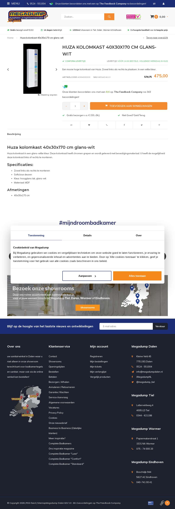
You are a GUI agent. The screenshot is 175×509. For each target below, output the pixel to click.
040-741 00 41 (144, 482)
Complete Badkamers (60, 443)
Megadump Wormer (146, 429)
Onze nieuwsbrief (58, 423)
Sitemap (41, 503)
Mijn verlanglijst (98, 371)
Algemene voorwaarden (62, 402)
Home (10, 37)
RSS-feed (31, 503)
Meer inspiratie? (57, 438)
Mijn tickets (96, 366)
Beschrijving (14, 134)
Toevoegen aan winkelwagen (130, 106)
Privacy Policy (56, 412)
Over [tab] (139, 235)
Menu (15, 3)
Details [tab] (87, 235)
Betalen (53, 376)
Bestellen (54, 371)
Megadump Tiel (143, 395)
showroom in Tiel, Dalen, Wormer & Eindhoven (97, 30)
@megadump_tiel (145, 382)
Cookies (53, 417)
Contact (53, 356)
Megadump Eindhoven (147, 462)
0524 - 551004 (38, 3)
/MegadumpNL (144, 376)
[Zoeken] (109, 16)
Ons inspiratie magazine (61, 448)
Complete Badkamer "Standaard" (66, 464)
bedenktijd (53, 30)
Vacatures (54, 407)
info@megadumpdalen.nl (149, 371)
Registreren (96, 356)
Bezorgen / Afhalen (59, 382)
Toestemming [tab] (36, 235)
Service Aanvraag (58, 397)
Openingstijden (57, 366)
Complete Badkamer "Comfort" (65, 458)
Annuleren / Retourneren (62, 387)
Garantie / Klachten (59, 392)
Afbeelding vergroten (48, 95)
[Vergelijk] (154, 3)
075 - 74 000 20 (144, 448)
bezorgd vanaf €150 (21, 30)
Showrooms (55, 361)
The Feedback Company (108, 503)
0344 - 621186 (144, 415)
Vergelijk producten (100, 376)
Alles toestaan (137, 275)
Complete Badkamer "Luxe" (63, 453)
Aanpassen (85, 275)
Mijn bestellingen (99, 361)
